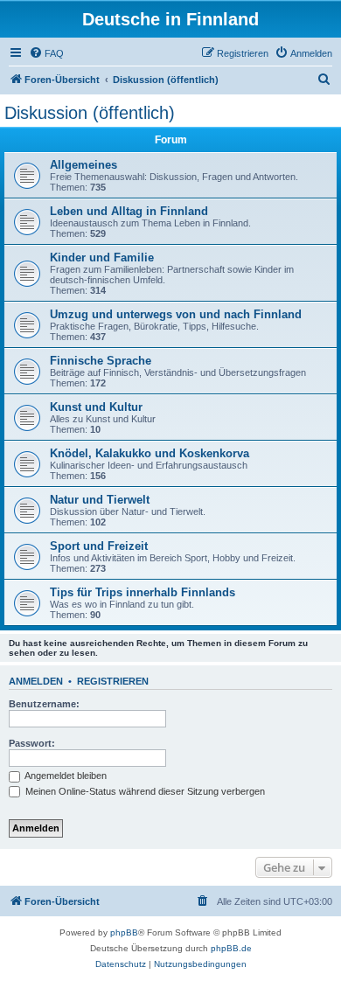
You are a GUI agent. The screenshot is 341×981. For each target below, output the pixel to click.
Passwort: (32, 743)
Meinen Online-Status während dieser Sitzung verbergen (144, 791)
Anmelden (36, 681)
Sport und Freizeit (99, 546)
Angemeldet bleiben (65, 775)
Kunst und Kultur (96, 407)
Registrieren (113, 681)
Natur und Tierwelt (100, 499)
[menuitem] (46, 53)
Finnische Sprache (100, 360)
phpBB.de (231, 948)
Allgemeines (83, 164)
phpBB (124, 932)
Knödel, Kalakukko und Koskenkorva (149, 453)
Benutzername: (44, 704)
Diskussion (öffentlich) (89, 112)
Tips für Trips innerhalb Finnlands (142, 592)
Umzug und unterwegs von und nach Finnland (176, 314)
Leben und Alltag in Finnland (129, 211)
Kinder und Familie (102, 257)
